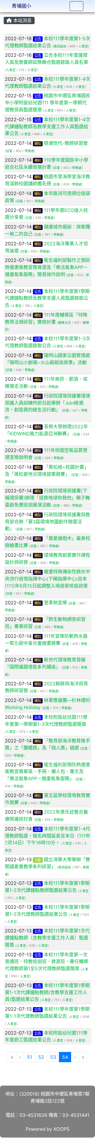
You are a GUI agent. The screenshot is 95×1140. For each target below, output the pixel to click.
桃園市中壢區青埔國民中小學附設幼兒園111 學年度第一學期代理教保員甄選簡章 (47, 103)
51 (29, 1057)
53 (53, 1057)
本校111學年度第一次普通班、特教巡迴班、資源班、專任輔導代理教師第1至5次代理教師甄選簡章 (46, 962)
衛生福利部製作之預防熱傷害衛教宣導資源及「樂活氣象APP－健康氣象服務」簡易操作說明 (47, 267)
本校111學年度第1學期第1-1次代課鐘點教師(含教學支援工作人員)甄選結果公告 (47, 992)
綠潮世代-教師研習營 (66, 143)
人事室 (83, 46)
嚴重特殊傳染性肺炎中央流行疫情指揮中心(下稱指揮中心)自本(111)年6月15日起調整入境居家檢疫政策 (47, 579)
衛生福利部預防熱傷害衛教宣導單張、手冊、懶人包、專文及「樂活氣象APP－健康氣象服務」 (47, 772)
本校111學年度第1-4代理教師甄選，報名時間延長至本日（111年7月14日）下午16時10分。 (47, 836)
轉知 (37, 143)
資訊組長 (60, 46)
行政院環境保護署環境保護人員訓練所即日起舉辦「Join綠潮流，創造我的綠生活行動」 (47, 403)
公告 (37, 39)
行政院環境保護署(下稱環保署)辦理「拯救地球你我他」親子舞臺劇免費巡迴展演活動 (47, 498)
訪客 (9, 151)
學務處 (29, 151)
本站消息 (22, 20)
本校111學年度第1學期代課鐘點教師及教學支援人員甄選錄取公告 (47, 298)
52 (41, 1057)
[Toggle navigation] (76, 6)
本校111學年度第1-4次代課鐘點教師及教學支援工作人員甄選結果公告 (47, 127)
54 (66, 1057)
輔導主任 (64, 322)
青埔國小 (21, 6)
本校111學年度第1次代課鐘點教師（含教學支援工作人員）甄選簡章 (47, 938)
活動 (37, 860)
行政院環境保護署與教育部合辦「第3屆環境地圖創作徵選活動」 (47, 522)
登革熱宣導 (55, 603)
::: (5, 13)
